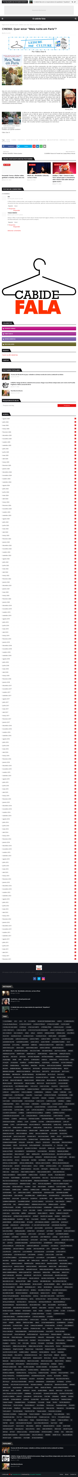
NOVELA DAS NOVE (8, 1311)
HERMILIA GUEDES (53, 1204)
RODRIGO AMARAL (33, 1370)
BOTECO (70, 1077)
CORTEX (67, 1116)
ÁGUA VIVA (6, 1036)
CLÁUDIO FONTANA (40, 1107)
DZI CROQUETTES (47, 1145)
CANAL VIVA (58, 1089)
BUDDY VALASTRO (51, 1083)
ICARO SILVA (6, 1213)
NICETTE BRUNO (62, 1305)
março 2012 (39, 916)
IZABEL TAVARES (61, 1219)
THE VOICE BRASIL (18, 1411)
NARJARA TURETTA (8, 1299)
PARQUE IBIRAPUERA (20, 1331)
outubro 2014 (39, 812)
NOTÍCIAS (51, 1308)
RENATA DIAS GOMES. (47, 1361)
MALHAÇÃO (53, 1260)
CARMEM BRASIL (38, 1092)
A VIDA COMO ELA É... (8, 1030)
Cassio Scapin (38, 1095)
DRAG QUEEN (55, 1142)
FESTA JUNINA (6, 1186)
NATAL (31, 1299)
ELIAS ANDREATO (19, 1151)
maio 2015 (39, 789)
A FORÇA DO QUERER (53, 1024)
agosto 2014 (39, 819)
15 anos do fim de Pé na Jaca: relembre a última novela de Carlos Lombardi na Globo (37, 374)
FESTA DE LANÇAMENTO (44, 1184)
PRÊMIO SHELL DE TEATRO (36, 1346)
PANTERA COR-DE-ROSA (61, 1328)
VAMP (60, 1423)
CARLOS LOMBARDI (27, 1092)
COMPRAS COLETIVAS (58, 1113)
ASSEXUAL (44, 1059)
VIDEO (38, 1429)
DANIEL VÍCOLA (48, 1127)
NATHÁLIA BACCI (21, 1302)
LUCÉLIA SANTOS (60, 1251)
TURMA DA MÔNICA (63, 1420)
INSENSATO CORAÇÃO (62, 1213)
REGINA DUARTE (37, 1358)
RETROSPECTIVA (45, 1364)
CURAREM (5, 1124)
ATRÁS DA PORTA (63, 1059)
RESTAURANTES (20, 1364)
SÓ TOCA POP (68, 1390)
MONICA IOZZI (58, 1287)
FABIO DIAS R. (21, 140)
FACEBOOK (43, 1175)
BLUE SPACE (61, 1074)
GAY (15, 1192)
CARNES (55, 1092)
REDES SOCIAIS (16, 1358)
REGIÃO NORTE (27, 1358)
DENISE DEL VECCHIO (8, 1133)
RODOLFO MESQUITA (20, 1370)
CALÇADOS (54, 1086)
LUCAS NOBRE (50, 1251)
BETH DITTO (45, 1071)
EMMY (28, 1154)
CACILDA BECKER (62, 1083)
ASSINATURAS (53, 1059)
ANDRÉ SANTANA (42, 1054)
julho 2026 (39, 422)
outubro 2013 (39, 852)
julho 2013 (39, 862)
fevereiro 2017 (39, 719)
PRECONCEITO (7, 1346)
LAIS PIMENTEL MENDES (62, 1234)
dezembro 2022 (39, 545)
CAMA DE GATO (64, 1086)
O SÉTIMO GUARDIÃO (55, 1319)
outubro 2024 (39, 479)
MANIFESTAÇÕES (28, 1263)
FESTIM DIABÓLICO (18, 1186)
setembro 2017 (39, 695)
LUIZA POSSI (61, 1257)
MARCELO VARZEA (19, 1266)
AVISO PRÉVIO (25, 1065)
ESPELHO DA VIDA (7, 1166)
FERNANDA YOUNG (25, 1184)
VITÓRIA (57, 1432)
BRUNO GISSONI (7, 1083)
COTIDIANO (6, 1119)
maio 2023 (39, 529)
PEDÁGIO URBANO (56, 1334)
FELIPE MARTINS (36, 1178)
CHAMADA (51, 1098)
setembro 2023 (39, 515)
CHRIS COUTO (40, 1101)
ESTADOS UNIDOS (26, 1166)
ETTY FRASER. (15, 1169)
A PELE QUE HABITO (33, 1027)
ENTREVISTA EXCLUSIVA (50, 1157)
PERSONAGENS (50, 1337)
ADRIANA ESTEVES (49, 1033)
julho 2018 (39, 662)
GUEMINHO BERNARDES (9, 1201)
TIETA (68, 1414)
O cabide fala (39, 18)
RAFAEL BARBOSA (10, 339)
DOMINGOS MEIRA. (57, 1139)
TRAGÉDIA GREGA (23, 1420)
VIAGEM (59, 1426)
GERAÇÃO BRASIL (7, 1195)
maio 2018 (39, 669)
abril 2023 (39, 532)
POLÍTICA (13, 1343)
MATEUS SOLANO (48, 1275)
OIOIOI (5, 1322)
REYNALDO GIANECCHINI (9, 1367)
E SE (66, 1145)
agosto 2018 (39, 659)
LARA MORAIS (34, 1237)
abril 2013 (39, 872)
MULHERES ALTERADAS (44, 1290)
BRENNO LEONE (40, 1080)
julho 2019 (39, 622)
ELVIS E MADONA (42, 1151)
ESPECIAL (60, 1160)
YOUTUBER (27, 1438)
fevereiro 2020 (39, 599)
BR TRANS (5, 1080)
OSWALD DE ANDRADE (37, 1325)
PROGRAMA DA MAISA (69, 1346)
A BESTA (59, 1021)
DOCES (59, 1136)
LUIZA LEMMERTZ (51, 1257)
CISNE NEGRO (35, 1104)
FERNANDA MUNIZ (55, 1181)
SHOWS (34, 1390)
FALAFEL (50, 1175)
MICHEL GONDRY (37, 1284)
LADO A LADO (32, 1234)
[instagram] (43, 978)
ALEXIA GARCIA (35, 1042)
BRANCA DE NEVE (29, 1080)
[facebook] (34, 978)
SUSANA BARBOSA (16, 1399)
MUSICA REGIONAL (26, 1296)
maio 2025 (39, 455)
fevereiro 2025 (39, 465)
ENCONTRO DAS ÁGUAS (48, 1154)
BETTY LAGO (65, 1071)
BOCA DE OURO (7, 1077)
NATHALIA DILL (33, 1302)
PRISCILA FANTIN (49, 1346)
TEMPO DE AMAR (7, 1408)
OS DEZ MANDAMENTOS (48, 1322)
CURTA (12, 1124)
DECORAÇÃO (62, 1130)
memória (35, 1281)
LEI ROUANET (34, 1240)
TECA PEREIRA (40, 1405)
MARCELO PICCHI (7, 1266)
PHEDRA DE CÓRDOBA (68, 1337)
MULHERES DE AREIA (8, 1293)
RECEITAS (63, 1355)
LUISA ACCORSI (50, 1254)
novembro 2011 (39, 929)
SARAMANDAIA (40, 1381)
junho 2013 (39, 865)
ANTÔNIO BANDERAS (47, 1056)
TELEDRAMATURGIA (61, 1405)
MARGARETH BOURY (31, 1269)
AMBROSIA (34, 1045)
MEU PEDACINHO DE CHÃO (10, 1284)
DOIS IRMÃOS (6, 1139)
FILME (34, 1186)
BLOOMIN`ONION (41, 1074)
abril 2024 (39, 499)
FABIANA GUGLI (54, 1169)
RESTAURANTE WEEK (8, 1364)
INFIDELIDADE (32, 1213)
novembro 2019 (39, 609)
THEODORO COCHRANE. (9, 1414)
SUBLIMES (63, 1396)
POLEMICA (5, 1343)
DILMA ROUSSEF (7, 1136)
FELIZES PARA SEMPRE (26, 1181)
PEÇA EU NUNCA (44, 1334)
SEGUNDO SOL (48, 1384)
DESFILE (31, 1133)
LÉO (4, 1243)
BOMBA (53, 1077)
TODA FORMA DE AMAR (30, 1417)
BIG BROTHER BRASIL (28, 1074)
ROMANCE (71, 140)
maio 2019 (39, 629)
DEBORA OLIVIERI (44, 1130)
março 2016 (39, 755)
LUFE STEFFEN (31, 1254)
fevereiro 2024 (39, 505)
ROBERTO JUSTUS (7, 1370)
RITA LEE (62, 1367)
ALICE (68, 1042)
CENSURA (43, 1098)
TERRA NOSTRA (50, 1408)
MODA (39, 1287)
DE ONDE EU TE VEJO (8, 1130)
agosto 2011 (39, 939)
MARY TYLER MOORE (8, 1275)
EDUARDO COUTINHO (31, 1148)
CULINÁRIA (33, 1121)
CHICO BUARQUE (29, 1101)
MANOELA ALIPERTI (52, 1263)
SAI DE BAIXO (23, 1379)
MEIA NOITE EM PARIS (52, 140)
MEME (29, 1281)
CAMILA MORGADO (8, 1089)
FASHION (69, 1175)
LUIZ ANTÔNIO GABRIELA (9, 1257)
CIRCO (17, 1104)
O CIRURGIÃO (71, 1311)
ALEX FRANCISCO (65, 1039)
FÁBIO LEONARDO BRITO (44, 1172)
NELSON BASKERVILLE (59, 1302)
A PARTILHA (23, 1027)
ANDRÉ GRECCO (31, 1054)
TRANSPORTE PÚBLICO (42, 1420)
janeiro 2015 (39, 802)
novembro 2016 (39, 729)
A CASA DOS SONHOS (25, 1024)
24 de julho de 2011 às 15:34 (16, 198)
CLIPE (27, 1110)
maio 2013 (39, 869)
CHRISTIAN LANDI (51, 1101)
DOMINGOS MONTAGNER (10, 1142)
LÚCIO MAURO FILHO (20, 1254)
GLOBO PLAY (24, 1198)
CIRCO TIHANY (25, 1104)
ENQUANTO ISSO (7, 1157)
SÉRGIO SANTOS (28, 1387)
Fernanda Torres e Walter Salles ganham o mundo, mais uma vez (13, 176)
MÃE (28, 1260)
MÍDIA (58, 1284)
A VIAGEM (68, 1027)
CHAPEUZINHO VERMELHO (64, 1098)
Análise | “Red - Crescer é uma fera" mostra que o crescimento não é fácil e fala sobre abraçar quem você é (64, 178)
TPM (15, 1420)
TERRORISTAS (60, 1408)
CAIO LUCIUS (34, 1086)
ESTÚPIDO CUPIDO (51, 1166)
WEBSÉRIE (47, 1435)
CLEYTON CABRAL (19, 1110)
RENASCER (5, 1361)
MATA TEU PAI (37, 1275)
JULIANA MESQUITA (18, 1228)
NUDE (34, 1311)
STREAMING (55, 1396)
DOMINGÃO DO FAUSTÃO (19, 1139)
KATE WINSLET (40, 1231)
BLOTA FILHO (51, 1074)
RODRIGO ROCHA (21, 1373)
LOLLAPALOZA (7, 1251)
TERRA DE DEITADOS (38, 1408)
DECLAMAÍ (54, 1130)
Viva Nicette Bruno (17, 391)
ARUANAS (26, 1059)
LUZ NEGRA (70, 1257)
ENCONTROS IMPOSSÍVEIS (64, 1154)
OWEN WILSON (63, 140)
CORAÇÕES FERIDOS (31, 1116)
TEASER (48, 1402)
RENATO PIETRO (59, 1361)
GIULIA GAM (15, 1198)
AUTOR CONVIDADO (66, 1062)
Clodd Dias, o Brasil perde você (20, 999)
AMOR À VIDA (59, 1045)
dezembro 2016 (39, 725)
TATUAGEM (41, 1402)
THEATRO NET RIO (30, 1411)
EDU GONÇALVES (18, 1148)
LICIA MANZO (45, 1246)
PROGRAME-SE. (7, 1349)
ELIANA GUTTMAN (8, 1151)
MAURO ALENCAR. (34, 1278)
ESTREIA (42, 1166)
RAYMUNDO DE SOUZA (31, 1355)
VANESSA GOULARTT (8, 1426)
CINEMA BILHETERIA (8, 1104)
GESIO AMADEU (18, 1195)
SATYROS (68, 1381)
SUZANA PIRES (35, 1399)
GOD (51, 1198)
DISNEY (53, 1136)
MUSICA (54, 1293)
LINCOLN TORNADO (18, 1249)
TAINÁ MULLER (55, 1399)
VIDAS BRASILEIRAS (8, 1429)
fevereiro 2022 (39, 579)
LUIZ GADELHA (40, 1257)
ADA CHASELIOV (7, 1033)
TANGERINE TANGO (20, 1402)
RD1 (40, 1355)
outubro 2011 (39, 932)
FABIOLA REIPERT (21, 1175)
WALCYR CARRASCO (37, 1435)
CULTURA (41, 1121)
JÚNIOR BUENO (59, 1228)
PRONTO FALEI (29, 1349)
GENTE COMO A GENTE (24, 1192)
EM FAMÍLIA (52, 1151)
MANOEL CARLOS (40, 1263)
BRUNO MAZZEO (18, 1083)
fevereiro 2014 (39, 839)
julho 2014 (39, 822)
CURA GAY (66, 1121)
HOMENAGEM (47, 1207)
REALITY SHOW (48, 1355)
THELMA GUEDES (41, 1411)
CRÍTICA (70, 1119)
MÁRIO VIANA (56, 1272)
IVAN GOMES (51, 1219)
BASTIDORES (36, 1068)
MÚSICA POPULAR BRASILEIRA (11, 1296)
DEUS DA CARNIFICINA (41, 1133)
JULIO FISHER (29, 1228)
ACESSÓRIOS (70, 1030)
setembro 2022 (39, 555)
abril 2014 (39, 832)
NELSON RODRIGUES (8, 1305)
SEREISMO (72, 1384)
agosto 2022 (39, 559)
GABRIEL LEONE (16, 1189)
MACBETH (13, 1260)
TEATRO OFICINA (18, 1405)
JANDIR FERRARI (7, 1222)
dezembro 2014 (39, 805)
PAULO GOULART (7, 1334)
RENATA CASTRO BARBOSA (18, 1361)
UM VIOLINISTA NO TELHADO (24, 1423)
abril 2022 (39, 572)
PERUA (58, 1337)
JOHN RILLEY (64, 1222)
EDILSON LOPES (9, 344)
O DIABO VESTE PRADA (38, 1314)
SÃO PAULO (6, 1381)
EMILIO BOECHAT (19, 1154)
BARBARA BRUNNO (15, 1068)
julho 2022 (39, 562)
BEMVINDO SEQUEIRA (8, 1071)
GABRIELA (25, 1189)
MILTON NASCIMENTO (9, 1287)
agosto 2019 (39, 619)
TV (71, 1420)
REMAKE (69, 1358)
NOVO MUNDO (27, 1311)
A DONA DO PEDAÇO (39, 1024)
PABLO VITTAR (17, 1328)
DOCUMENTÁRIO (67, 1136)
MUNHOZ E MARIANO (21, 1293)
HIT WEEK (18, 1207)
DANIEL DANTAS (17, 1127)
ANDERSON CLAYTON (8, 1054)
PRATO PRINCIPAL (60, 1343)
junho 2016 (39, 745)
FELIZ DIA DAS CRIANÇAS (57, 1178)
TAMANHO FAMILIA (66, 1399)
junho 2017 (39, 705)
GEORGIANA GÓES (49, 1192)
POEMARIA (69, 1340)
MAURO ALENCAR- (22, 1278)
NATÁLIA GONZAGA (53, 1299)
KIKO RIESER (58, 1231)
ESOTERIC (33, 1160)
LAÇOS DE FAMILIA (21, 1234)
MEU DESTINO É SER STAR (59, 1281)
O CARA (63, 1311)
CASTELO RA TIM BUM (50, 1095)
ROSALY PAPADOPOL (8, 1376)
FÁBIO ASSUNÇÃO (66, 1169)
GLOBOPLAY (34, 1198)
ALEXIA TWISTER (45, 1042)
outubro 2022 (39, 552)
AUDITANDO (55, 1062)
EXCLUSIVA (36, 1169)
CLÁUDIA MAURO (69, 1104)
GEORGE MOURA (37, 1192)
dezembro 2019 (39, 605)
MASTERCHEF (27, 1275)
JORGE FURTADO (25, 1225)
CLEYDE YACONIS (7, 1110)
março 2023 (39, 535)
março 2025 (39, 462)
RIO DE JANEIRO (53, 1367)
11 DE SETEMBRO (7, 1021)
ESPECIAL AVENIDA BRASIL (26, 1163)
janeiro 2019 (39, 642)
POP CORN (26, 1343)
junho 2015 (39, 785)
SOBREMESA (28, 1393)
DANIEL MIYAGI (37, 1127)
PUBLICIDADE (39, 1349)
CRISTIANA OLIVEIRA (34, 1119)
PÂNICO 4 (50, 1328)
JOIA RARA (5, 1225)
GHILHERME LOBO (30, 1195)
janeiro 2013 (39, 882)
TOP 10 (54, 1417)
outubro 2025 (39, 442)
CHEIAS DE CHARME (17, 1101)
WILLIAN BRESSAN (67, 1435)
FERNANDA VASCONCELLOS (10, 1184)
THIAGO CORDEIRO (34, 1414)
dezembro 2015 (39, 765)
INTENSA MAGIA (7, 1216)
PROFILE (58, 1346)
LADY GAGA (41, 1234)
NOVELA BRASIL (67, 1308)
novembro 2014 (39, 809)
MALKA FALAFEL (63, 1260)
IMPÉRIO (23, 1213)
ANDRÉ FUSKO (20, 1054)
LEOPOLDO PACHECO (36, 1243)
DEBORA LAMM (33, 1130)
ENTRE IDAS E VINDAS (27, 1157)
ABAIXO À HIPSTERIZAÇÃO (57, 1030)
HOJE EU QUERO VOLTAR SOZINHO (32, 1207)
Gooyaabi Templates (35, 1474)
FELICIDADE (6, 1178)
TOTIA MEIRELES (7, 1420)
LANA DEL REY (24, 1237)
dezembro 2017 (39, 685)
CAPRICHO (6, 1092)
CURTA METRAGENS (22, 1124)
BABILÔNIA (34, 1065)
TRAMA (32, 1420)
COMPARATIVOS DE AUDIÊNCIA (34, 1113)
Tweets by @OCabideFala (10, 355)
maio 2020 (39, 592)
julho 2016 (39, 742)
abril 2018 (39, 672)
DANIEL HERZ (27, 1127)
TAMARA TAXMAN (7, 1402)
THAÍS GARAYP (7, 1411)
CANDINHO (67, 1089)
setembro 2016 (39, 735)
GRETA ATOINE (59, 1198)
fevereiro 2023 (39, 539)
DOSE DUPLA (46, 1142)
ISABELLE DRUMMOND (9, 1219)
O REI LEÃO (44, 1319)
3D (25, 1021)
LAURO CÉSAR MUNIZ (8, 1240)
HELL (14, 1204)
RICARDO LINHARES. (41, 1367)
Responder (10, 206)
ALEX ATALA (56, 1039)
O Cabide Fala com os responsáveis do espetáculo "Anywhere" (52, 2)
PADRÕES (25, 1328)
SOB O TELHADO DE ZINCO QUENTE (12, 1393)
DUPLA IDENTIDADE (34, 1145)
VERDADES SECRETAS (48, 1426)
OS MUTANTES (7, 1325)
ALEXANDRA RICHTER (8, 1042)
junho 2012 (39, 906)
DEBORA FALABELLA (21, 1130)
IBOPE (59, 1210)
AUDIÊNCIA (23, 1062)
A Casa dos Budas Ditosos (10, 1024)
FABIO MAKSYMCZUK (58, 1172)
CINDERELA (61, 1101)
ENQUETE (16, 1157)
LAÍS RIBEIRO (15, 1237)
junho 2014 (39, 825)
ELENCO (69, 1148)
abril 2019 (39, 632)
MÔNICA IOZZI (68, 1287)
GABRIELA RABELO (56, 1189)
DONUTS (38, 1142)
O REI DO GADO (34, 1319)
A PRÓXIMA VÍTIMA (46, 1027)
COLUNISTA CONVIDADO (9, 1113)
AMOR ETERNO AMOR (32, 1048)
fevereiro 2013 (39, 879)
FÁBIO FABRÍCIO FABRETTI (28, 1172)
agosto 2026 (39, 419)
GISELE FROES (6, 1198)
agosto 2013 (39, 859)
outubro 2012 (39, 892)
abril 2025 (39, 459)
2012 (15, 1021)
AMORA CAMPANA (45, 1048)
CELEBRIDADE (26, 1098)
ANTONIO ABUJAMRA (33, 1056)
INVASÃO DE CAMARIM (47, 1216)
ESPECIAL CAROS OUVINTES (43, 1163)
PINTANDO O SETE (23, 1340)
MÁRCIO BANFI (43, 1266)
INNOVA (52, 1213)
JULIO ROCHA (48, 1228)
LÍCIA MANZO (54, 1246)
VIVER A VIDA (69, 1432)
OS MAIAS (70, 1322)
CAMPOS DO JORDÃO (47, 1089)
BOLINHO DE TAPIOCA (42, 1077)
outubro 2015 (39, 772)
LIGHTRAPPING (7, 1249)
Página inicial (5, 25)
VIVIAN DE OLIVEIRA (25, 1435)
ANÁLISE (70, 1051)
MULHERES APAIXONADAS (60, 1290)
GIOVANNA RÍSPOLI (54, 1195)
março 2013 (39, 875)
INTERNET (35, 1216)
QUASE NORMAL (61, 1349)
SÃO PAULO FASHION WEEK (19, 1381)
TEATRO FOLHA (7, 1405)
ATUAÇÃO (5, 1062)
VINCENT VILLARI (67, 1429)
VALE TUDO (54, 1423)
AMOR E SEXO (20, 1048)
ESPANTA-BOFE (52, 1160)
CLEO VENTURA (63, 1107)
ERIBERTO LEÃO (63, 1157)
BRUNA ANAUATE (51, 1080)
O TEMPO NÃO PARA (68, 1319)
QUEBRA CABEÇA (24, 1352)
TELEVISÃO (71, 1405)
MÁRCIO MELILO (63, 1266)
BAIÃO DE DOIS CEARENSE (54, 1065)
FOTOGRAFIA (6, 1189)
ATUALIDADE (14, 1062)
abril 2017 (39, 712)
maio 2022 (39, 569)
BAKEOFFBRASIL (67, 1065)
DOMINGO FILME (33, 1139)
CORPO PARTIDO (58, 1116)
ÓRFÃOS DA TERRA (28, 1322)
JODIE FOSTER (55, 1222)
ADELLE (33, 1033)
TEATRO (55, 1402)
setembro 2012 (39, 896)
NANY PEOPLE (60, 1296)
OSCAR (26, 1325)
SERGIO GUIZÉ (6, 1387)
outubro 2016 (39, 732)
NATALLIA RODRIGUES (9, 1302)
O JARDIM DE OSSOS (59, 1314)
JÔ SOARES (30, 1222)
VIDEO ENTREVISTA (47, 1429)
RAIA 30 (53, 1352)
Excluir (16, 206)
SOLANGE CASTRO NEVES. (66, 1393)
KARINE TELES (30, 1231)
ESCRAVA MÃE (25, 1160)
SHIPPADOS (26, 1390)
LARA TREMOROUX (45, 1237)
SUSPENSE (26, 1399)
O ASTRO (56, 1311)
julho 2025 (39, 449)
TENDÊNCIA (17, 1408)
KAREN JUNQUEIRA (20, 1231)
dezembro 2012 (39, 886)
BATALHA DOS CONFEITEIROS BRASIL (52, 1068)
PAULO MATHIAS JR (20, 1334)
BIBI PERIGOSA (16, 1074)
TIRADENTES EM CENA (8, 1417)
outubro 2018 (39, 652)
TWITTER (5, 1423)
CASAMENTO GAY (7, 1095)
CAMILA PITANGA (20, 1089)
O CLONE (5, 1314)
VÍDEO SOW (58, 1429)
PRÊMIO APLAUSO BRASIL (19, 1346)
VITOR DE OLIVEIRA (34, 1432)
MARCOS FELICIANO (18, 1269)
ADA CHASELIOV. (18, 1033)
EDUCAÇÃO (42, 1148)
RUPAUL (65, 1376)
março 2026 (39, 429)
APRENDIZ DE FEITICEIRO (62, 1056)
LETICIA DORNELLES (60, 1243)
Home (61, 1474)
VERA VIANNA (29, 1426)
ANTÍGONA (23, 1056)
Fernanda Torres (67, 1181)
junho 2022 (39, 565)
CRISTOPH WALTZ (60, 1119)
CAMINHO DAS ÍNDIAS (33, 1089)
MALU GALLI (6, 1263)
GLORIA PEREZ (43, 1198)
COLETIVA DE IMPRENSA (53, 1110)
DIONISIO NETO (31, 1136)
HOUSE (25, 1210)
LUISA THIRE (59, 1254)
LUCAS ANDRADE (27, 1251)
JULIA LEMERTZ (7, 1228)
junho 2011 (39, 946)
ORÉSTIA (18, 1322)
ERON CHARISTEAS (8, 1160)
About (66, 1474)
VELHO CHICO (20, 1426)
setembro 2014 (39, 815)
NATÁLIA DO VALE (40, 1299)
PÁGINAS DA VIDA (35, 1328)
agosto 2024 (39, 485)
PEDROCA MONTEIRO (30, 1337)
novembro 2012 (39, 889)
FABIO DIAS (6, 1172)
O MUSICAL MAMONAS (39, 1316)
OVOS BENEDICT (69, 1325)
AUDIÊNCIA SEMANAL (34, 1062)
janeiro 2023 (39, 542)
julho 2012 (39, 902)
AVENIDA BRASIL (14, 1065)
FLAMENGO (51, 1186)
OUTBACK (59, 1325)
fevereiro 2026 (39, 432)
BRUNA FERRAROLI (64, 1080)
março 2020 (39, 595)
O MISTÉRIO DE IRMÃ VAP (23, 1316)
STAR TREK (47, 1396)
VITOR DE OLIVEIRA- (47, 1432)
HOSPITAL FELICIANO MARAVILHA (12, 1210)
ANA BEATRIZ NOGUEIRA (21, 1051)
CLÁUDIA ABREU (45, 1104)
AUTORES (5, 1065)
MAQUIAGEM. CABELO (66, 1263)
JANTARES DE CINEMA (19, 1222)
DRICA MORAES (7, 1145)
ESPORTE (17, 1166)
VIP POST (12, 1432)
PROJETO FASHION (18, 1349)
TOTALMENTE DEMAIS (64, 1417)
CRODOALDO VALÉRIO (9, 1121)
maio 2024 (39, 495)
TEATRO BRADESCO (64, 1402)
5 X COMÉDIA (31, 1021)
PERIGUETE (41, 1337)
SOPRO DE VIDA (38, 1396)
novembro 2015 (39, 769)
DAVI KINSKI (69, 1127)
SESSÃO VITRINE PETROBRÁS (60, 1387)
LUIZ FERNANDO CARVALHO (26, 1257)
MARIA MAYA (37, 1272)
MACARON (6, 1260)
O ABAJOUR (48, 1311)
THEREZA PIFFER (22, 1414)
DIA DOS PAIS (63, 1133)
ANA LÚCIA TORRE (35, 1051)
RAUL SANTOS (18, 1355)
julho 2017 (39, 702)
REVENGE (53, 1364)
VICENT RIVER (66, 1426)
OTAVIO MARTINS (49, 1325)
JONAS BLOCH (14, 1225)
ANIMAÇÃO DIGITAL (64, 1054)
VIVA (62, 1432)
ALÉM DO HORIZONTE (21, 1039)
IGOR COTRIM (15, 1213)
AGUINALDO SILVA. (41, 1036)
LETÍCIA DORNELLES (8, 1246)
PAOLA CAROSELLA (8, 1331)
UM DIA (12, 1423)
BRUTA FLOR (40, 1083)
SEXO (12, 1390)
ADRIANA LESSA (61, 1033)
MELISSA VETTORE (20, 1281)
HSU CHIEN (32, 1210)
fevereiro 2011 (39, 959)
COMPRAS (48, 1113)
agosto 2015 (39, 779)
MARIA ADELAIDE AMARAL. (63, 1269)
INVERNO (57, 1216)
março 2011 (39, 956)
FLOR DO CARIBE (61, 1186)
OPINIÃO (11, 1322)
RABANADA (34, 1352)
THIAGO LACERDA (47, 1414)
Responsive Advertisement (39, 10)
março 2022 (39, 575)
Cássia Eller (29, 1095)
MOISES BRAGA (48, 1287)
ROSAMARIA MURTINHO (23, 1376)
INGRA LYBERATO (42, 1213)
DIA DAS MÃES (53, 1133)
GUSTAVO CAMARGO (37, 1201)
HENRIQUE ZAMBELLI (23, 1204)
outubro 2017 (39, 692)
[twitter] (39, 978)
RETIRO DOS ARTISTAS (32, 1364)
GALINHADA (67, 1189)
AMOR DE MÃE (69, 1045)
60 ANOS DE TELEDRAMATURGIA (46, 1021)
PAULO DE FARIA (60, 1331)
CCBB (71, 1095)
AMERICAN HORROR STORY (46, 1045)
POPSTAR (33, 1343)
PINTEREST (33, 1340)
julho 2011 (39, 942)
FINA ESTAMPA (42, 1186)
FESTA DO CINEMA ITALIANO (61, 1184)
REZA (20, 1367)
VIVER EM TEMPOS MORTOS (10, 1435)
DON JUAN (22, 1142)
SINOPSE (51, 1390)
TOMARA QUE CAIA (44, 1417)
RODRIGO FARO (45, 1370)
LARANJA (55, 1237)
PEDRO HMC (6, 1337)
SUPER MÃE (6, 1399)
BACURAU (42, 1065)
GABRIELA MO (45, 1189)
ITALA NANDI (34, 1219)
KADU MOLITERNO (8, 1231)
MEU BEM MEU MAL (45, 1281)
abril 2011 (39, 952)
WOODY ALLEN (14, 25)
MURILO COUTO (45, 1293)
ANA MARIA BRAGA (47, 1051)
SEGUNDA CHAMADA (36, 1384)
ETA (60, 1166)
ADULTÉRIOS (70, 1033)
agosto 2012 (39, 899)
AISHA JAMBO (62, 1036)
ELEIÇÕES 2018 (61, 1148)
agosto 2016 (39, 739)
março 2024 (39, 502)
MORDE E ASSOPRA (8, 1290)
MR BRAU (33, 1290)
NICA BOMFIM (52, 1305)
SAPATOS (31, 1381)
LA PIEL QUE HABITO (8, 1234)
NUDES (41, 1311)
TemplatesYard (16, 1474)
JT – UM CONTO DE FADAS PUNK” (41, 1225)
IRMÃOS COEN (66, 1216)
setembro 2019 (39, 615)
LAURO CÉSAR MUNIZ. (22, 1240)
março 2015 (39, 795)
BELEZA (66, 1068)
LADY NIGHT (50, 1234)
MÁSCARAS (19, 1275)
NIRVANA (34, 1308)
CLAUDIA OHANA (7, 1107)
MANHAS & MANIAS (17, 1263)
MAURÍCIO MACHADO (61, 1275)
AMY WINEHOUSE (7, 1051)
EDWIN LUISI (51, 1148)
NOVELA (58, 1308)
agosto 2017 (39, 699)
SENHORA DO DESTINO (61, 1384)
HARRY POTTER (7, 1204)
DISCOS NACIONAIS (43, 1136)
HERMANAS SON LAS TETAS (39, 1204)
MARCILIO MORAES (31, 1266)
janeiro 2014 (39, 842)
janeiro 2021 (39, 589)
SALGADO (32, 1379)
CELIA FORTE (35, 1098)
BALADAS (5, 1068)
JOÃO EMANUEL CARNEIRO (42, 1222)
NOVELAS (17, 1311)
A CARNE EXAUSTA (69, 1021)
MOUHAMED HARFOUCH (22, 1290)
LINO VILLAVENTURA (38, 1249)
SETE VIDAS (6, 1390)
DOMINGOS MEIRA (45, 1139)
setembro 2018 (39, 655)
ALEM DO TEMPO (34, 1039)
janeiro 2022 (39, 582)
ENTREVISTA (38, 1157)
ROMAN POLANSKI (43, 1373)
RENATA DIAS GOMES (33, 1361)
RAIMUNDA (61, 1352)
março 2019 (39, 635)
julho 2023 (39, 522)
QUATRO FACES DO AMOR (10, 1352)
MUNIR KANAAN (34, 1293)
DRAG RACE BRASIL (67, 1142)
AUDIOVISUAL (46, 1062)
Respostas (12, 208)
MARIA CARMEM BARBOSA (10, 1272)
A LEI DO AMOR (65, 1024)
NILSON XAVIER (7, 1308)
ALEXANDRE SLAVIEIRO (22, 1042)
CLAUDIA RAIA (18, 1107)
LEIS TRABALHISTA (54, 1240)
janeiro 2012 (39, 922)
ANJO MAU (6, 1056)
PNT (53, 1340)
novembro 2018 (39, 649)
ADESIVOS (39, 1033)
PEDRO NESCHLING (17, 1337)
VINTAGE (5, 1432)
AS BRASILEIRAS (35, 1059)
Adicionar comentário (14, 230)
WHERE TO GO (56, 1435)
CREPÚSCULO (22, 1119)
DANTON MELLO (58, 1127)
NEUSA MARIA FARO (35, 1305)
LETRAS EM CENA (20, 1246)
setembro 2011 (39, 936)
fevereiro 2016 (39, 759)
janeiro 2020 (39, 602)
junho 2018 (39, 665)
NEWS (44, 1305)
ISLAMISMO (20, 1219)
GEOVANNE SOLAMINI (62, 1192)
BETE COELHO (36, 1071)
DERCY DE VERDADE (21, 1133)
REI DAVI (55, 1358)
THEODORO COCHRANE (54, 1411)
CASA (69, 1092)
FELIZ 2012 (45, 1178)
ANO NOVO (14, 1056)
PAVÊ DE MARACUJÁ (32, 1334)
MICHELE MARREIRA (49, 1284)
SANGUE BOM (50, 1379)
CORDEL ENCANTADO (45, 1116)
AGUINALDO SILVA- (28, 1036)
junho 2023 (39, 525)
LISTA (48, 1249)
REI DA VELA (47, 1358)
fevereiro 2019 (39, 639)
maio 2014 (39, 829)
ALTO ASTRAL (16, 1045)
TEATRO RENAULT (29, 1405)
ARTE (20, 1059)
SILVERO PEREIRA (42, 1390)
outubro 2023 (39, 512)
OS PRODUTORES (17, 1325)
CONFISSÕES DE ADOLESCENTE (11, 1116)
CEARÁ (4, 1098)
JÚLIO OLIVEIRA (39, 1228)
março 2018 (39, 675)
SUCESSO (70, 1396)
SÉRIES (36, 1387)
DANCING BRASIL (46, 1124)
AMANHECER (25, 1045)
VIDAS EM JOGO (19, 1429)
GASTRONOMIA (7, 1192)
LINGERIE (28, 1249)
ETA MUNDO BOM (68, 1166)
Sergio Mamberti (17, 1387)
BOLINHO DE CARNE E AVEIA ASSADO (24, 1077)
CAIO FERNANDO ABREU (21, 1086)
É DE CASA (60, 1145)
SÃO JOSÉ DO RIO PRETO (62, 1379)
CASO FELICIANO (19, 1095)
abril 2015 (39, 792)
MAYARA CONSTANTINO (48, 1278)
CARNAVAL (48, 1092)
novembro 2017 (39, 689)
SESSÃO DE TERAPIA (46, 1387)
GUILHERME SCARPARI (24, 1201)
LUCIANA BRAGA (7, 1254)
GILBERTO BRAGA (42, 1195)
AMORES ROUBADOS (57, 1048)
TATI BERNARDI (32, 1402)
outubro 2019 (39, 612)
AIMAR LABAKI (52, 1036)
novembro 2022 (39, 549)
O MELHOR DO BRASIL (9, 1316)
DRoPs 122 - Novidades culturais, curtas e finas (25, 991)
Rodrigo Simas (32, 1373)
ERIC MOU (72, 1157)
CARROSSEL (63, 1092)
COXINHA (14, 1119)
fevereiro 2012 (39, 919)
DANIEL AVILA (57, 1124)
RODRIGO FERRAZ (10, 328)
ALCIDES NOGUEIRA (8, 1039)
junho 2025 (39, 452)
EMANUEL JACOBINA (62, 1151)
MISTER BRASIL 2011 (30, 1287)
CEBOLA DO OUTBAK (14, 1098)
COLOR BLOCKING (66, 1110)
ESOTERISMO (42, 1160)
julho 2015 (39, 782)
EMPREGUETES (35, 1154)
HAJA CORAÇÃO (60, 1201)
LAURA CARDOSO (64, 1237)
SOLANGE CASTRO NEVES (50, 1393)
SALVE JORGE (40, 1379)
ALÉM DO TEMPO (45, 1039)
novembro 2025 (39, 439)
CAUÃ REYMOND (62, 1095)
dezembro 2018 (39, 645)
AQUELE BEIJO (6, 1059)
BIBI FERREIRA (6, 1074)
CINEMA (8, 140)
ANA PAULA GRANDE (60, 1051)
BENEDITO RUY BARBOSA (23, 1071)
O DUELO (48, 1314)
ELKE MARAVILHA (30, 1151)
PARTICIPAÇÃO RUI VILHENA (36, 1331)
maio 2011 (39, 949)
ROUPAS (49, 1376)
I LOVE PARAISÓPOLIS (49, 1210)
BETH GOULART (55, 1071)
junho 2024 (39, 492)
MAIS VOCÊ (45, 1260)
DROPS (15, 1145)
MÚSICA (60, 1293)
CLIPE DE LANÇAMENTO (38, 1110)
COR (23, 1116)
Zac (9, 196)
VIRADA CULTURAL (22, 1432)
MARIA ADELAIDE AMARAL (46, 1269)
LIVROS (62, 1249)
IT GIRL (27, 1219)
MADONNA (22, 1260)
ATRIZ (72, 1059)
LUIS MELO (40, 1254)
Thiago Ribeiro (12, 213)
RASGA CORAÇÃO (7, 1355)
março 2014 (39, 835)
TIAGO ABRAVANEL (59, 1414)
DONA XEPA (30, 1142)
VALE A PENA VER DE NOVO (41, 1423)
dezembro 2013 (39, 845)
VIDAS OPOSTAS (30, 1429)
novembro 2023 (39, 509)
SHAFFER (18, 1390)
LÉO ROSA (10, 1243)
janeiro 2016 (39, 762)
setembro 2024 (39, 482)
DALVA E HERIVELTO (34, 1124)
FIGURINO (27, 1186)
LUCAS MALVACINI (39, 1251)
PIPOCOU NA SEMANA (44, 1340)
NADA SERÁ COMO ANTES (47, 1296)
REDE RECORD (6, 1358)
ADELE (27, 1033)
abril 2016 (39, 752)
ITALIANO (43, 1219)
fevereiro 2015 (39, 799)
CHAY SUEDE (6, 1101)
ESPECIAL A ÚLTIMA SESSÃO (10, 1163)
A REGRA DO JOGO (59, 1027)
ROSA (72, 1373)
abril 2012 (39, 912)
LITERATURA (55, 1249)
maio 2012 (39, 909)
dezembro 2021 (39, 585)
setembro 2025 (39, 445)
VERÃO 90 (38, 1426)
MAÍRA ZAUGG (35, 1260)
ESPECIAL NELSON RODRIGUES (61, 1163)
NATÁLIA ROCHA (65, 1299)
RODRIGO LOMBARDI (8, 1373)
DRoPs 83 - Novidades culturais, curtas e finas (38, 176)
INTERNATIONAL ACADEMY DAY (22, 1216)
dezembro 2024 (39, 472)
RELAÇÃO (62, 1358)
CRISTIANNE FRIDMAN (47, 1119)
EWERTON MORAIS (26, 1169)
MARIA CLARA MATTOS (25, 1272)
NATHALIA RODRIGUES (45, 1302)
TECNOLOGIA (50, 1405)
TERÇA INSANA (27, 1408)
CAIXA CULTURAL (44, 1086)
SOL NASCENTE (37, 1393)
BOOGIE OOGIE (61, 1077)
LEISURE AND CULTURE (32, 140)
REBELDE (56, 1355)
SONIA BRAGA (27, 1396)
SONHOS (19, 1396)
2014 (20, 1021)
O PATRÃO (50, 1316)
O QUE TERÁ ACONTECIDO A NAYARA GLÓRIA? (15, 1319)
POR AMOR (41, 1343)
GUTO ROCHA (49, 1201)
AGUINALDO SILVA (16, 1036)
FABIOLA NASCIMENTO (9, 1175)
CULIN (26, 1121)
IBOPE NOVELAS (67, 1210)
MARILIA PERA (46, 1272)
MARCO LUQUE (7, 1269)
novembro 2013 (39, 849)
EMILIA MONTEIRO (7, 1154)
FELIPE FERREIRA (15, 1178)
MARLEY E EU (42, 140)
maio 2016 (39, 749)
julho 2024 (39, 489)
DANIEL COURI (7, 1127)
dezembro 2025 (39, 435)
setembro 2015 (39, 775)
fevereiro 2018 (39, 679)
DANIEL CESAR (67, 1124)
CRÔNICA (19, 1121)
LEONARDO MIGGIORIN (21, 1243)
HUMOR (39, 1210)
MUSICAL (35, 1296)
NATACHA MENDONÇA (21, 1299)
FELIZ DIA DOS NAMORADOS (10, 1181)
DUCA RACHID (23, 1145)
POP (19, 1343)
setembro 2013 (39, 855)
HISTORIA (62, 1204)
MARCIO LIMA (52, 1266)
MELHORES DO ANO (8, 1281)
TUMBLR (53, 1420)
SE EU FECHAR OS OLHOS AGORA (19, 1384)
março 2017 (39, 715)
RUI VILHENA (57, 1376)
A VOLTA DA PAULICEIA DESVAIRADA (38, 1030)
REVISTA (61, 1364)
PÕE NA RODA (60, 1340)
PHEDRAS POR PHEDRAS (9, 1340)
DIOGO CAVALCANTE (19, 1136)
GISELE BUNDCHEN (67, 1195)
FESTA (34, 1184)
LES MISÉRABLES (48, 1243)
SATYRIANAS (60, 1381)
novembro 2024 (39, 475)
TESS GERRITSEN (70, 1408)
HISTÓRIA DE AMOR (8, 1207)
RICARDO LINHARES (29, 1367)
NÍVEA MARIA (42, 1308)
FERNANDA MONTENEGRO (41, 1181)
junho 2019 (39, 625)
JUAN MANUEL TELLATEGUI (59, 1225)
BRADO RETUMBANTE (16, 1080)
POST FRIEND (50, 1343)
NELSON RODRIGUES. (21, 1305)
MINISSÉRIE (20, 1287)
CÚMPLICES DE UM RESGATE (53, 1121)
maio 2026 (39, 425)
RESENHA (68, 1361)
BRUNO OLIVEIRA (30, 1083)
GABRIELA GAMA (35, 1189)
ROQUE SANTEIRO (63, 1373)
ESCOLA (17, 1160)
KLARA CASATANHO (69, 1231)
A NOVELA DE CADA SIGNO (10, 1027)
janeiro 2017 (39, 722)
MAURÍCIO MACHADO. (9, 1278)
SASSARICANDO (50, 1381)
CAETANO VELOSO (8, 1086)
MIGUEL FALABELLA (67, 1284)
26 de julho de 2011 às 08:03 (16, 214)
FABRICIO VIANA (33, 1175)
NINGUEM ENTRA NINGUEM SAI (21, 1308)
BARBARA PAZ (27, 1068)
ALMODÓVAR (6, 1045)
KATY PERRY (50, 1231)
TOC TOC (19, 1417)
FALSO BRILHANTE (60, 1175)
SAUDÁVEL (5, 1384)
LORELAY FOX (16, 1251)
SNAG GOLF (59, 1390)
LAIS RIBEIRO (6, 1237)
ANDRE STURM (53, 1054)
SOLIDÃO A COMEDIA (8, 1396)
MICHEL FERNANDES (25, 1284)
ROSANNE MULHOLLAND (38, 1376)
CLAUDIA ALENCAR (57, 1104)
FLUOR (70, 1186)
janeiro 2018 (39, 682)
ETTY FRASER (6, 1169)
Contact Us (73, 1474)
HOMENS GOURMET (59, 1207)
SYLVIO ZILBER (45, 1399)
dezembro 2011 (39, 926)
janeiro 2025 (39, 469)
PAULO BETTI (49, 1331)
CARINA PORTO (15, 1092)
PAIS (44, 1328)
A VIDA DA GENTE (21, 1030)
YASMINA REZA (17, 1438)
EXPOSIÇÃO (44, 1169)
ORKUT (37, 1322)
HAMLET (69, 1201)
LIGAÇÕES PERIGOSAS (66, 1246)
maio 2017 (39, 709)
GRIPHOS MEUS (69, 1198)
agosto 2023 (39, 519)
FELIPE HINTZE (25, 1178)
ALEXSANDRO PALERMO (58, 1042)
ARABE (14, 1059)
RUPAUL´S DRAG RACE (9, 1379)
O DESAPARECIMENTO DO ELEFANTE (19, 1314)
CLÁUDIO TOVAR (52, 1107)
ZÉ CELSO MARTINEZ (37, 1438)
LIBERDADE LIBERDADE (33, 1246)
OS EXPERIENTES (61, 1322)
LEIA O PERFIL (43, 1240)
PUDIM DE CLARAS (50, 1349)
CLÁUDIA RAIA (28, 1107)
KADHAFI (67, 1228)
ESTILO (35, 1166)
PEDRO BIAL (67, 1334)
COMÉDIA (13, 140)
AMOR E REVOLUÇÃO (8, 1048)
